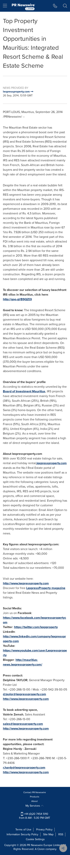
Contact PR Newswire (34, 792)
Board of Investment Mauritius (24, 391)
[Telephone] (55, 6)
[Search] (65, 6)
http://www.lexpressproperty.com (26, 583)
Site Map (48, 834)
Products (34, 796)
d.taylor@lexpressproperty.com (24, 694)
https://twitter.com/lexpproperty (36, 627)
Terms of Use (23, 829)
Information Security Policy (22, 834)
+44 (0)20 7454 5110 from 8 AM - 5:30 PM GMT (34, 816)
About (34, 801)
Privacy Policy (44, 829)
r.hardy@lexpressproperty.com (24, 767)
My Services (33, 806)
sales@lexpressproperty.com (23, 724)
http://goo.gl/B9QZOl (17, 299)
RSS (60, 834)
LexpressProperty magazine (45, 588)
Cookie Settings (35, 839)
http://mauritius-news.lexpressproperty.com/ (22, 662)
